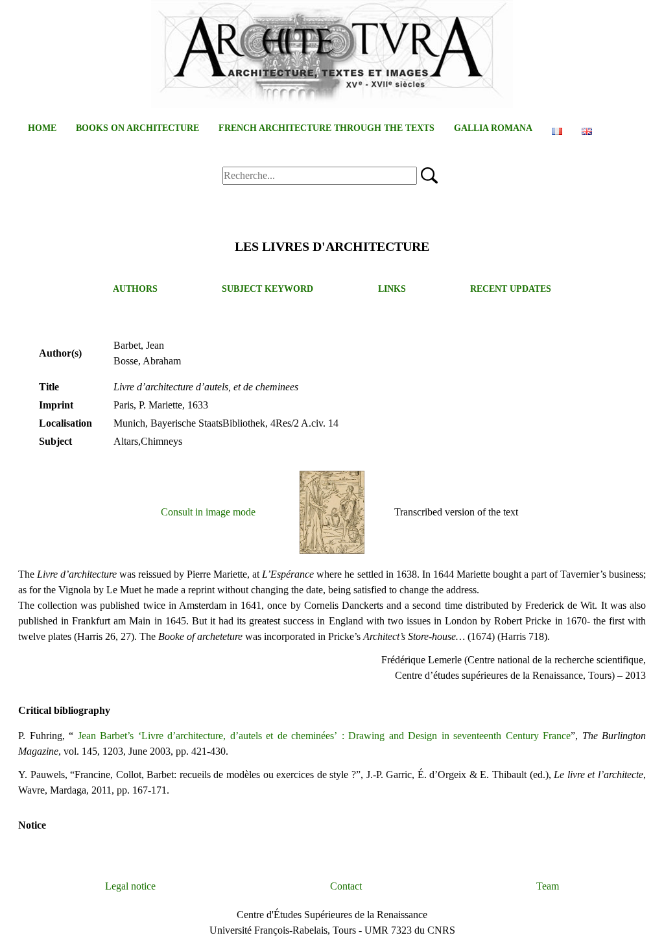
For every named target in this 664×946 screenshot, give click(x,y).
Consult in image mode (208, 511)
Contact (346, 886)
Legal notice (130, 886)
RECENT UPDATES (510, 289)
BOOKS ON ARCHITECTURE (137, 128)
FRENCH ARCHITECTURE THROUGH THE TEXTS (326, 128)
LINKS (392, 289)
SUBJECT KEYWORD (267, 289)
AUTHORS (135, 289)
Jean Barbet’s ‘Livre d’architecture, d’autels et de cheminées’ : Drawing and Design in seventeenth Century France (324, 735)
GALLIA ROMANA (493, 128)
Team (547, 886)
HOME (42, 128)
